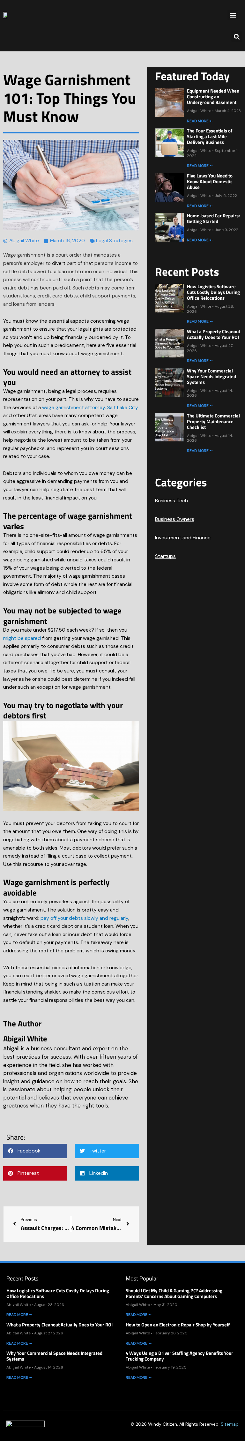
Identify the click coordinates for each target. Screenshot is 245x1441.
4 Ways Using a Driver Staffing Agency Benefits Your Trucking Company (179, 1355)
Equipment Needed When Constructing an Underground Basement (213, 96)
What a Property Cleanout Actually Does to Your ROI (213, 334)
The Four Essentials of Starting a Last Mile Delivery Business (209, 136)
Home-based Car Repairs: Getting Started (213, 218)
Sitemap (230, 1424)
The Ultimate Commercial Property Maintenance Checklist (213, 421)
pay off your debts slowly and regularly (84, 918)
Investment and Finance (183, 537)
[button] (232, 15)
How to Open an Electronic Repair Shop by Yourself (178, 1324)
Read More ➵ (200, 121)
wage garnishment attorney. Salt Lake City (90, 407)
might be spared (22, 638)
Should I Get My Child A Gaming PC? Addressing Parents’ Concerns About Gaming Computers (174, 1293)
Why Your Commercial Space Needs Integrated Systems (211, 376)
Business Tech (171, 500)
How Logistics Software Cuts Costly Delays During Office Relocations (213, 292)
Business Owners (174, 519)
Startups (165, 556)
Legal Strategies (114, 240)
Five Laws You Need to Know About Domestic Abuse (210, 181)
